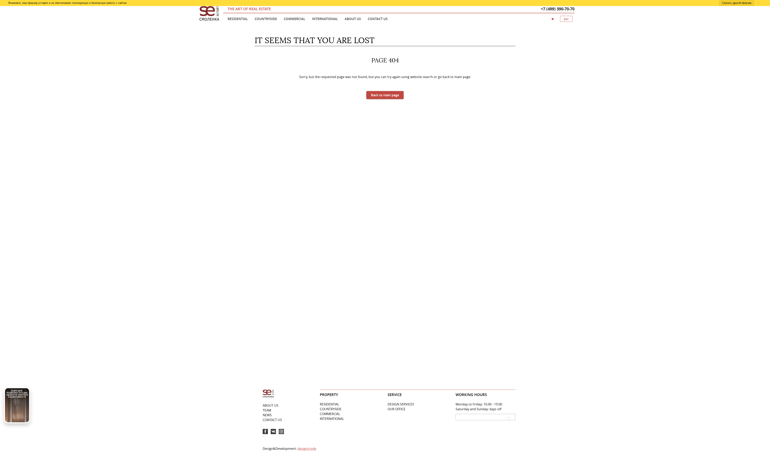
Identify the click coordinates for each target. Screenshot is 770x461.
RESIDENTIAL (329, 404)
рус (566, 19)
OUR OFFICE (396, 409)
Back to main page (385, 95)
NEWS (267, 415)
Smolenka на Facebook (265, 431)
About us (353, 19)
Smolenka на (273, 431)
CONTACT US (272, 420)
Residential (238, 19)
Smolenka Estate (209, 13)
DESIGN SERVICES (401, 404)
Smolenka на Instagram (281, 431)
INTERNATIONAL (332, 418)
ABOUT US (270, 405)
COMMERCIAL (330, 414)
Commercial (294, 19)
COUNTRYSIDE (330, 409)
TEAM (267, 410)
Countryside (266, 19)
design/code (307, 448)
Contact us (378, 19)
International (325, 19)
